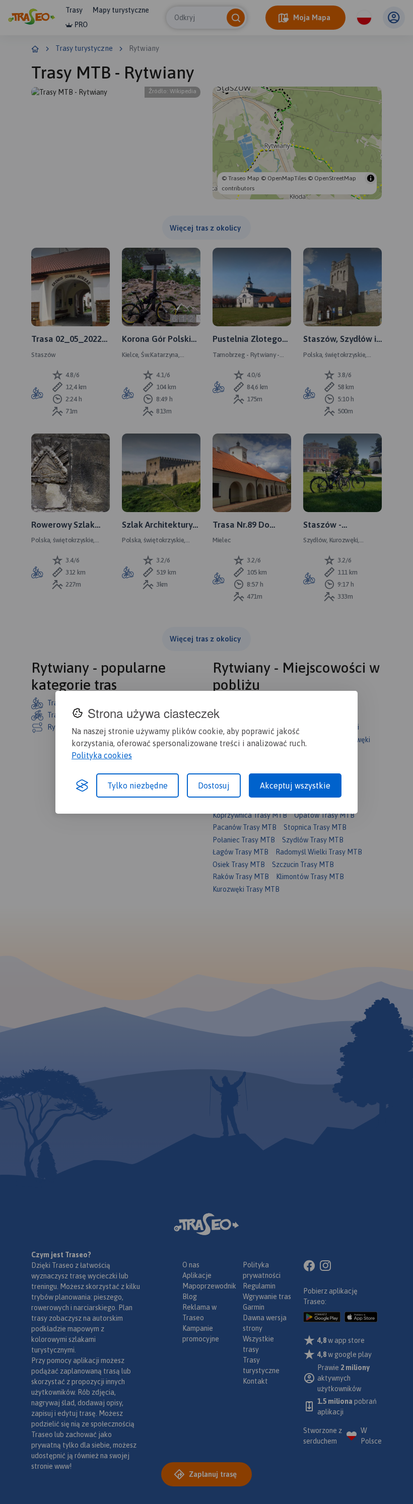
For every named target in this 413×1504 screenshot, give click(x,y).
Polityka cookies (102, 755)
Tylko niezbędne (137, 785)
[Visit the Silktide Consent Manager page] (82, 785)
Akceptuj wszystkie (295, 785)
